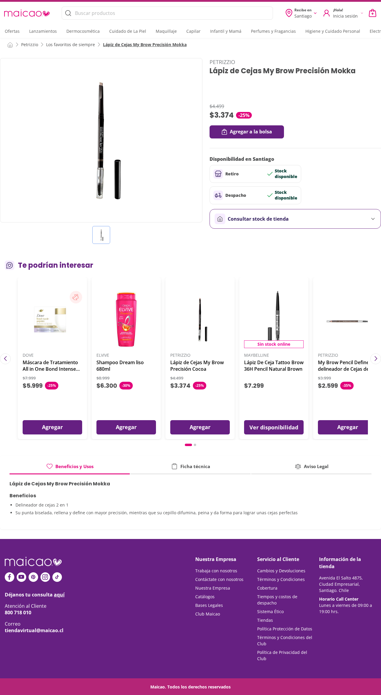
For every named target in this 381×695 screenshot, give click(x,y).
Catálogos (205, 596)
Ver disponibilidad (273, 427)
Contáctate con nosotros (219, 579)
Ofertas (12, 31)
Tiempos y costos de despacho (277, 600)
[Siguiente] (375, 358)
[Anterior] (5, 358)
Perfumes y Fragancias (273, 31)
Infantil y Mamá (225, 31)
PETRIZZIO (222, 62)
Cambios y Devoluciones (281, 571)
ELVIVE (102, 355)
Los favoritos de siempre (70, 44)
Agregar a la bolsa (251, 131)
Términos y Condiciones (281, 579)
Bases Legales (209, 605)
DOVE (28, 355)
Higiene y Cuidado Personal (332, 31)
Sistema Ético (270, 611)
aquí (59, 594)
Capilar (193, 31)
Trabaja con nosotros (216, 571)
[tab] (70, 468)
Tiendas (265, 620)
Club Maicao (207, 614)
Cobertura (267, 588)
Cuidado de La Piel (127, 31)
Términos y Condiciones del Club (284, 640)
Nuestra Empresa (212, 588)
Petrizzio (29, 44)
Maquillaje (166, 31)
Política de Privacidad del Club (282, 655)
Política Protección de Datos (284, 629)
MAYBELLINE (256, 355)
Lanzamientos (43, 31)
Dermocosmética (83, 31)
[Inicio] (10, 44)
